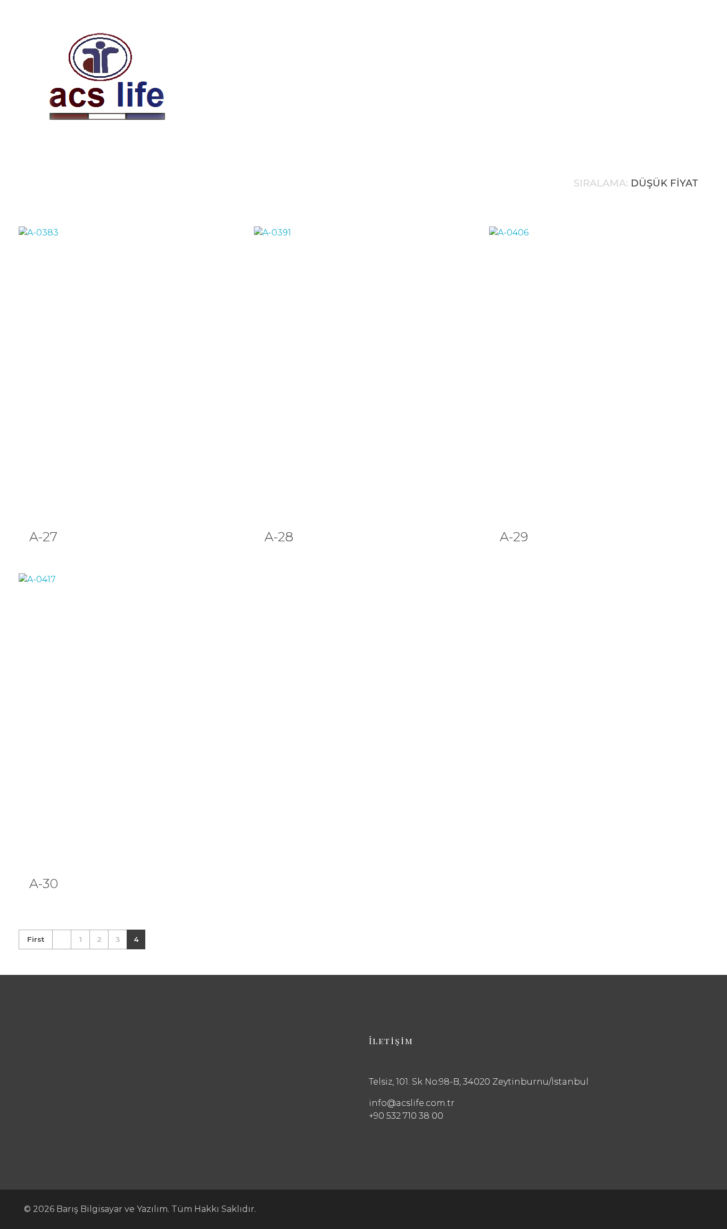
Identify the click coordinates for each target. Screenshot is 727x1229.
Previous (61, 939)
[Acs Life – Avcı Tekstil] (107, 76)
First (35, 939)
